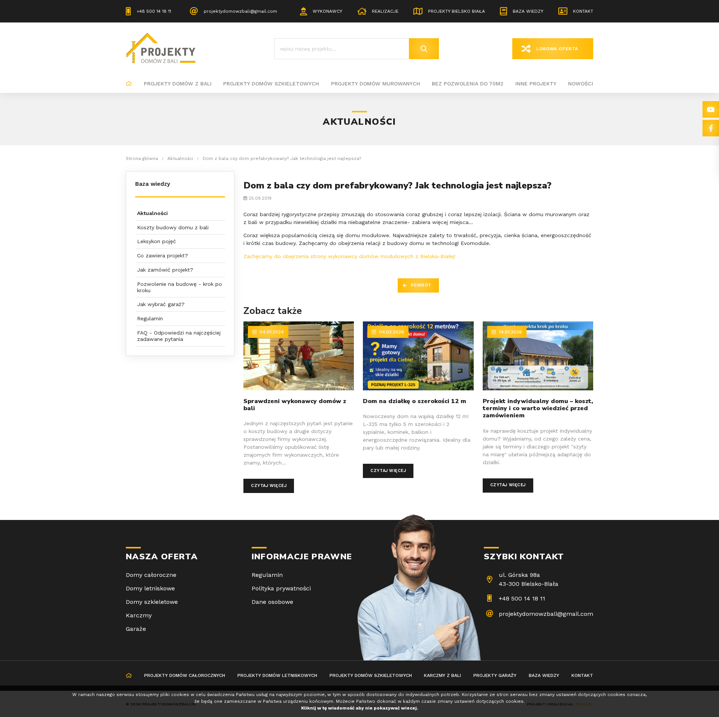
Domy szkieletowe (152, 601)
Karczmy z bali (442, 675)
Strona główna (129, 84)
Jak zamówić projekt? (165, 270)
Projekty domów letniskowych (277, 675)
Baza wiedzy (528, 11)
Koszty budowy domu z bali (173, 227)
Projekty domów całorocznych (184, 675)
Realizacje (385, 11)
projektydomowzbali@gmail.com (240, 11)
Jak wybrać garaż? (161, 304)
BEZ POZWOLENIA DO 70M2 (467, 84)
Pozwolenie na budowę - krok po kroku (179, 287)
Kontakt (583, 11)
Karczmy (139, 615)
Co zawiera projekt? (162, 255)
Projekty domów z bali (178, 84)
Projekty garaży (494, 675)
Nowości (580, 84)
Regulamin (150, 318)
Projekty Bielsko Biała (456, 11)
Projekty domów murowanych (375, 84)
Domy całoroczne (151, 574)
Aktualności (152, 213)
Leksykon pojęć (156, 241)
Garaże (136, 628)
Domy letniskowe (150, 588)
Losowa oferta (557, 48)
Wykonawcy (327, 11)
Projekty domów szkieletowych (271, 84)
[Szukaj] (424, 48)
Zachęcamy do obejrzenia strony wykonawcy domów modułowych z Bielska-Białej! (349, 256)
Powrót (421, 285)
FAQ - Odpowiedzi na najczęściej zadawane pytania (179, 336)
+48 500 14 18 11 (154, 11)
